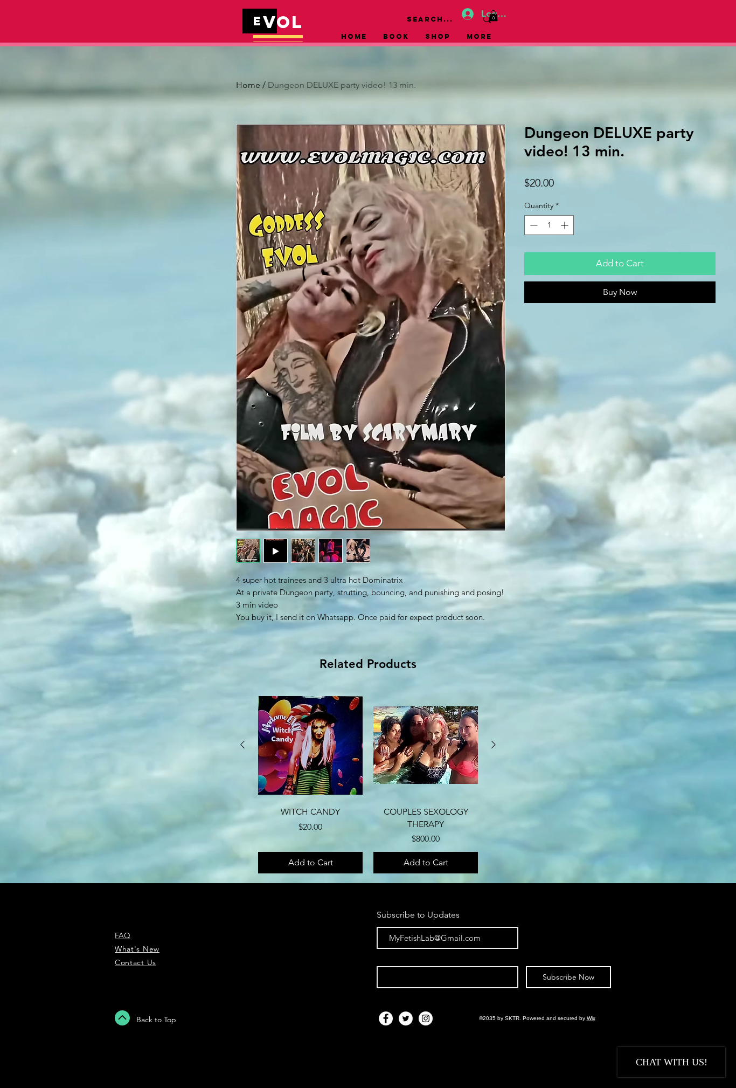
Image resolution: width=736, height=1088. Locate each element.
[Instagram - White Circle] (426, 1018)
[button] (493, 15)
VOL (283, 22)
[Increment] (565, 225)
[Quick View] (310, 745)
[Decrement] (532, 225)
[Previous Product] (242, 744)
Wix (591, 1018)
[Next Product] (493, 744)
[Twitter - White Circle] (406, 1018)
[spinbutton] (549, 225)
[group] (368, 783)
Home (248, 85)
